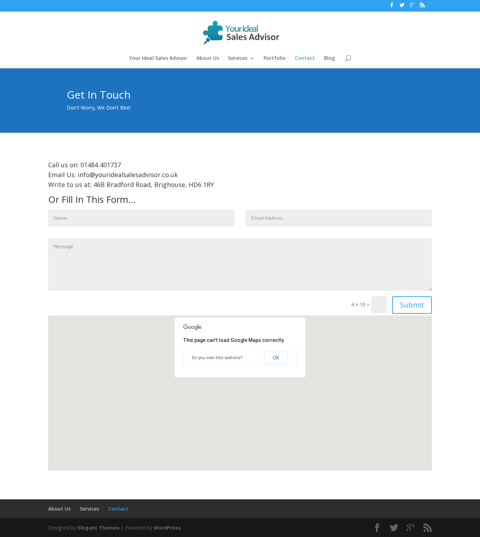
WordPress (167, 527)
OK (276, 358)
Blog (329, 58)
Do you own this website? (217, 357)
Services (237, 58)
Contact (305, 58)
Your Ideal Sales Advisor (158, 58)
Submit (412, 305)
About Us (207, 58)
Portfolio (275, 58)
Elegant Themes (98, 527)
